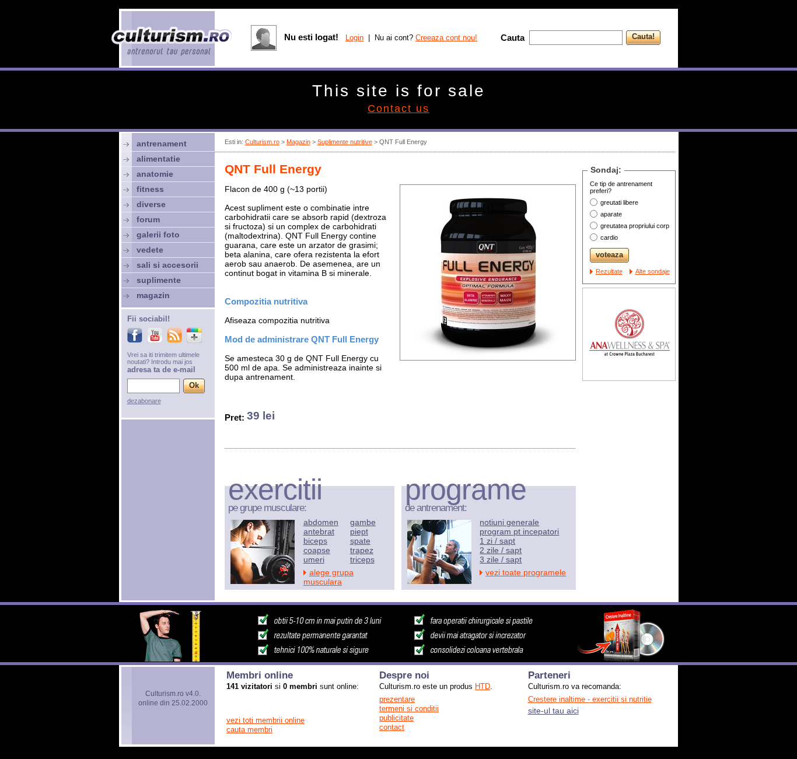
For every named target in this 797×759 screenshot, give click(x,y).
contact (391, 727)
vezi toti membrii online (265, 720)
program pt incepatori (519, 531)
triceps (362, 559)
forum (148, 219)
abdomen (320, 522)
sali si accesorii (167, 265)
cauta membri (249, 729)
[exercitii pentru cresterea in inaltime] (398, 658)
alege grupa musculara (328, 577)
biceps (315, 540)
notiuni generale (509, 522)
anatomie (155, 174)
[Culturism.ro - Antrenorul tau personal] (172, 42)
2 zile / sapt (501, 550)
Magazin (298, 141)
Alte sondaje (652, 271)
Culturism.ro (262, 141)
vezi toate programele (525, 572)
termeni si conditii (409, 708)
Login (354, 37)
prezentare (397, 699)
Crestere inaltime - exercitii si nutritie (590, 699)
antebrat (318, 531)
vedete (150, 249)
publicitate (396, 717)
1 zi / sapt (497, 540)
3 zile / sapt (501, 559)
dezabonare (144, 400)
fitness (150, 189)
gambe (363, 522)
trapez (361, 550)
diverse (151, 204)
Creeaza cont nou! (446, 37)
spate (360, 540)
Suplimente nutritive (344, 141)
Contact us (398, 108)
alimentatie (158, 158)
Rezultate (609, 271)
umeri (313, 559)
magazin (153, 295)
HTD (482, 686)
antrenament (162, 143)
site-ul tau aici (553, 710)
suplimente (159, 280)
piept (359, 531)
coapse (316, 550)
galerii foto (158, 234)
